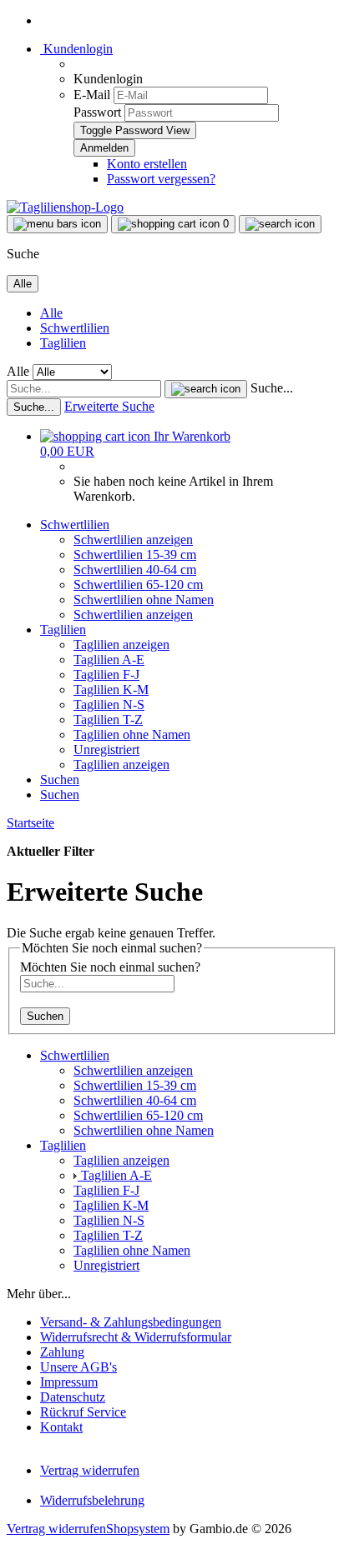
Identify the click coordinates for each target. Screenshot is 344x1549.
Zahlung (62, 1352)
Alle (51, 313)
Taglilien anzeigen (121, 644)
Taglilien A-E (108, 659)
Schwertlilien (74, 328)
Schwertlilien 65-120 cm (138, 584)
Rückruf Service (83, 1412)
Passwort (97, 112)
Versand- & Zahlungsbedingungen (130, 1322)
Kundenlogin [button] (76, 49)
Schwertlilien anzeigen (133, 539)
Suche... (271, 388)
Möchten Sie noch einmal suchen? (110, 967)
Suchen (59, 779)
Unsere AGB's (78, 1367)
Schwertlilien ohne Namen (143, 599)
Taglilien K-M (111, 689)
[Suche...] (205, 389)
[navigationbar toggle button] (57, 224)
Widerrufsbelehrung (92, 1500)
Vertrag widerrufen (89, 1470)
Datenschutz (72, 1397)
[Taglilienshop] (65, 207)
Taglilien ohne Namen (131, 734)
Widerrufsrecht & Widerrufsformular (135, 1337)
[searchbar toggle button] (280, 224)
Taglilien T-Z (108, 719)
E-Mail (91, 94)
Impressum (69, 1382)
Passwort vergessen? (161, 179)
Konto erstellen (147, 164)
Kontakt (61, 1427)
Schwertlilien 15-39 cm (134, 554)
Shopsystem (137, 1529)
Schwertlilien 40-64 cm (134, 569)
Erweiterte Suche (109, 406)
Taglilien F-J (106, 674)
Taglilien (63, 343)
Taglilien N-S (108, 704)
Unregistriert (106, 749)
